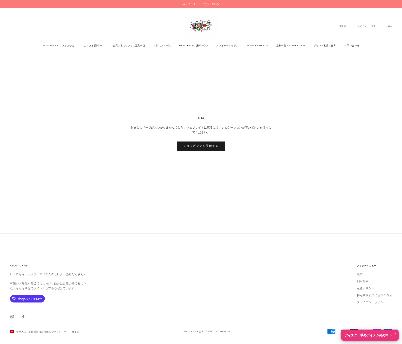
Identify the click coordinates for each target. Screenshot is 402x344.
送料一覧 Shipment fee (290, 45)
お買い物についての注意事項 (129, 45)
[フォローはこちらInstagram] (12, 317)
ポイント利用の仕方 (325, 45)
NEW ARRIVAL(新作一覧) (193, 45)
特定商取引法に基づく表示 (374, 295)
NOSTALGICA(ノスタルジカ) (59, 45)
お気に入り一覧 (162, 45)
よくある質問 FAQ (94, 45)
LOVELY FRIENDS (257, 45)
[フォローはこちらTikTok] (23, 317)
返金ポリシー (365, 288)
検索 (360, 274)
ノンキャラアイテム (227, 45)
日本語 (342, 26)
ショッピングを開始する (201, 146)
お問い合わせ (351, 45)
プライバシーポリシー (371, 302)
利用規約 (362, 281)
